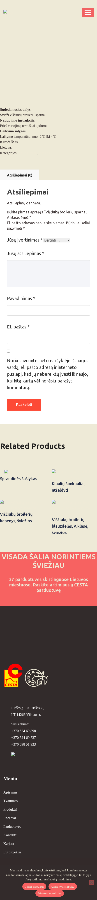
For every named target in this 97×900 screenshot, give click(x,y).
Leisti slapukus (34, 886)
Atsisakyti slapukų (63, 886)
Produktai (10, 809)
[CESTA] (21, 12)
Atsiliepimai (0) (19, 175)
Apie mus (10, 792)
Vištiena (44, 153)
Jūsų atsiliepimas (25, 253)
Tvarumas (10, 801)
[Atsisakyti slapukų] (91, 882)
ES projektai (12, 852)
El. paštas (18, 326)
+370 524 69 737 (23, 737)
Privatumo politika (50, 893)
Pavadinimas (21, 298)
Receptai (9, 818)
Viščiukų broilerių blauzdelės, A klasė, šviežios (70, 526)
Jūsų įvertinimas (25, 239)
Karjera (8, 844)
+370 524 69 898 (23, 731)
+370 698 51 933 (23, 744)
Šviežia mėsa (27, 153)
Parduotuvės (12, 826)
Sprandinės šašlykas (18, 478)
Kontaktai (10, 835)
